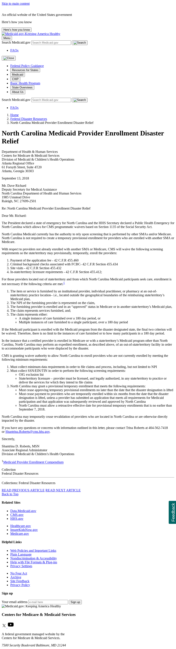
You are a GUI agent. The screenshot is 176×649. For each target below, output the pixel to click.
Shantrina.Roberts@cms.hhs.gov (27, 431)
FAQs (14, 50)
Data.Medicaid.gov (23, 511)
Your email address (14, 602)
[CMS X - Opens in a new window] (4, 627)
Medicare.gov (19, 533)
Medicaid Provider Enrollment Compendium (33, 462)
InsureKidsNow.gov (24, 530)
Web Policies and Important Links (33, 550)
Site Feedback (19, 581)
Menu (6, 38)
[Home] (31, 34)
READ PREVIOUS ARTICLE (23, 490)
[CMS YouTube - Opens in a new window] (10, 627)
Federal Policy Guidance (27, 66)
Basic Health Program (25, 83)
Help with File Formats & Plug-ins (33, 562)
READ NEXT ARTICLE (63, 490)
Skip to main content (16, 3)
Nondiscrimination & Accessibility (33, 558)
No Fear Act (18, 573)
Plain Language (21, 554)
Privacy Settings (21, 566)
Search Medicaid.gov (16, 42)
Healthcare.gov (20, 526)
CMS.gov (17, 515)
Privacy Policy (20, 585)
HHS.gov (16, 518)
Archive (15, 577)
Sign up (75, 602)
